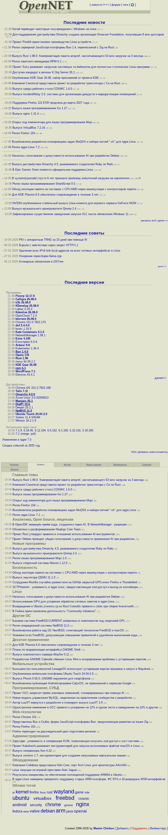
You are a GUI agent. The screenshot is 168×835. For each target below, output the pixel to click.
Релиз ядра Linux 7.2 (26, 147)
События (146, 465)
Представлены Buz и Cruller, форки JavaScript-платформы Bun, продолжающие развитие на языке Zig (80, 721)
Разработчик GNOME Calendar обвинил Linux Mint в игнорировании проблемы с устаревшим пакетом (79, 659)
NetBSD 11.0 (24, 410)
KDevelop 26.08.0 (27, 305)
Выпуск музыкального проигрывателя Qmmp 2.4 (44, 208)
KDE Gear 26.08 (26, 364)
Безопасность (120, 465)
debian (48, 811)
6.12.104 (40, 430)
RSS (133, 452)
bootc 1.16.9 (23, 328)
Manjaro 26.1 (24, 401)
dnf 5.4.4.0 (22, 325)
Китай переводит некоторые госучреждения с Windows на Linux (54, 29)
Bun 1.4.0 (22, 351)
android (19, 804)
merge (25, 433)
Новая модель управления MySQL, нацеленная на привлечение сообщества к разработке (72, 697)
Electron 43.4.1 (25, 374)
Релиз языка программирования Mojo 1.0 (39, 558)
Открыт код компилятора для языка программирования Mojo (52, 122)
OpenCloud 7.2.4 (26, 315)
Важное (41, 465)
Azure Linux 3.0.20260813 (32, 397)
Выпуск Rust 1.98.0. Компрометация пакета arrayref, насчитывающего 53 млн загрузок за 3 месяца (77, 56)
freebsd (65, 798)
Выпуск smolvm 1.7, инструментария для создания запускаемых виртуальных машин (69, 755)
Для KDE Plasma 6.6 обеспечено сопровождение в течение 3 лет (55, 194)
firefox (34, 792)
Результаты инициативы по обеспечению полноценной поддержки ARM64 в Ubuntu (67, 774)
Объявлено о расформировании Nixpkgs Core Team (46, 529)
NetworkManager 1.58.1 (30, 335)
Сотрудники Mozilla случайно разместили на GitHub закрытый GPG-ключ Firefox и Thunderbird (74, 582)
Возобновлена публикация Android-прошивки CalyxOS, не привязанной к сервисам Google (71, 683)
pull (33, 433)
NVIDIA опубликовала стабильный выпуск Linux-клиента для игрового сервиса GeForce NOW (74, 203)
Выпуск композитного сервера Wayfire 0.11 (41, 654)
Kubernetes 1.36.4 (27, 348)
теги (125, 4)
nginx (82, 804)
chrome (53, 804)
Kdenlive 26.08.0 (27, 312)
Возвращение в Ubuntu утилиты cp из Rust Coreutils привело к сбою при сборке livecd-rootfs (73, 606)
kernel (22, 792)
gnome (68, 805)
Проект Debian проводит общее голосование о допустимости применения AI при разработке (73, 539)
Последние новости (84, 22)
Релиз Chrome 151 (24, 717)
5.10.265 (87, 430)
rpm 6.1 (21, 368)
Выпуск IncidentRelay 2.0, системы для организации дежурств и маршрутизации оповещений (74, 94)
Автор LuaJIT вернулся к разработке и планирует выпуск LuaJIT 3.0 (57, 702)
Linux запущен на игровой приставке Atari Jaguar (44, 770)
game (79, 792)
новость (153, 452)
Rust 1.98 (22, 358)
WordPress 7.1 (25, 371)
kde (87, 792)
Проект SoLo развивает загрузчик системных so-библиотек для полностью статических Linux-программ (81, 66)
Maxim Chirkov (104, 828)
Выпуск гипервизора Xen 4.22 (32, 750)
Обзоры (14, 469)
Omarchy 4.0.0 (25, 394)
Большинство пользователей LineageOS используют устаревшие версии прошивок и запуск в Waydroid (81, 668)
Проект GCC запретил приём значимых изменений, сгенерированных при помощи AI (68, 693)
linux (43, 792)
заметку (163, 452)
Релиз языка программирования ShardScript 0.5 (43, 183)
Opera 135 (22, 355)
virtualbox (42, 798)
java (69, 811)
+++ (106, 4)
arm (61, 810)
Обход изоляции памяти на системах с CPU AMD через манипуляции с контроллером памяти (74, 189)
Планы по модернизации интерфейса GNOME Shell (46, 649)
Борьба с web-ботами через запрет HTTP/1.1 (48, 245)
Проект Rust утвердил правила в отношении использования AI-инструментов (63, 534)
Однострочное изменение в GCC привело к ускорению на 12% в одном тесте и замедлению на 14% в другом (85, 707)
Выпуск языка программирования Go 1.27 (39, 108)
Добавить (143, 452)
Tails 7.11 (22, 391)
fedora (17, 811)
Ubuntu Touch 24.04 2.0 (31, 414)
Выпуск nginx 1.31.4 (25, 113)
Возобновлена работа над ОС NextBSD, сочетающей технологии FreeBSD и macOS (68, 630)
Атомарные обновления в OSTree (41, 261)
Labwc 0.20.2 (24, 309)
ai (13, 792)
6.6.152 (52, 430)
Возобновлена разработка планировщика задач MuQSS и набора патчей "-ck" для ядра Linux (74, 141)
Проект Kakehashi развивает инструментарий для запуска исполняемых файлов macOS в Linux (76, 745)
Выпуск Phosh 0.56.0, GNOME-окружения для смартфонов (51, 678)
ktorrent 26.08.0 (26, 318)
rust (49, 792)
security (36, 805)
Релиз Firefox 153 (23, 726)
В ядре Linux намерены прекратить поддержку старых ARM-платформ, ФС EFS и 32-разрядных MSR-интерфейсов (88, 779)
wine (26, 811)
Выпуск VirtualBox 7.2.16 (28, 127)
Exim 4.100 (23, 338)
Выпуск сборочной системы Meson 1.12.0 (39, 563)
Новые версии (93, 465)
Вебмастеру (158, 828)
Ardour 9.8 (23, 345)
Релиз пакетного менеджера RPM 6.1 (36, 61)
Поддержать (139, 828)
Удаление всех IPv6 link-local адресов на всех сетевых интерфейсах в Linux (69, 250)
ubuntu (20, 798)
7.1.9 (19, 430)
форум (115, 4)
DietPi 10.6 (23, 404)
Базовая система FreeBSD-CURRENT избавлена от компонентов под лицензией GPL (68, 620)
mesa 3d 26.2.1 (25, 361)
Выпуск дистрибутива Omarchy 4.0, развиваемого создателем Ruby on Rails (63, 164)
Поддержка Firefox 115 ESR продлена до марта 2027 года (51, 102)
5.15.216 (75, 430)
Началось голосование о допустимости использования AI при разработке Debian (65, 155)
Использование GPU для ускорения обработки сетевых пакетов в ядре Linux (63, 601)
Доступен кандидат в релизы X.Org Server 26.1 (43, 72)
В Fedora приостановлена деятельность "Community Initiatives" (54, 611)
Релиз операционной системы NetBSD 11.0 (40, 625)
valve (35, 811)
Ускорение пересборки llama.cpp (40, 256)
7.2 (17, 433)
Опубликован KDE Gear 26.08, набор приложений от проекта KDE (56, 77)
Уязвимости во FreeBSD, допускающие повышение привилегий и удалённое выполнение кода (74, 635)
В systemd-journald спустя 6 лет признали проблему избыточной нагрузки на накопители (70, 178)
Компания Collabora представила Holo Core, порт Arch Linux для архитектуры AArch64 (69, 765)
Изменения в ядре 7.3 (16, 439)
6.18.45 (28, 430)
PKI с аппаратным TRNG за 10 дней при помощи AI (53, 239)
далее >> (163, 220)
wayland (64, 791)
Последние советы (84, 233)
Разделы (14, 465)
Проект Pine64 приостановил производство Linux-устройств (51, 42)
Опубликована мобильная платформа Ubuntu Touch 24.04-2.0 (53, 673)
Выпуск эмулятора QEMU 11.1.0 (33, 577)
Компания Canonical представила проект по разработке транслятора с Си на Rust (66, 83)
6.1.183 (63, 430)
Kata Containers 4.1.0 (30, 332)
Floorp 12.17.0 (25, 296)
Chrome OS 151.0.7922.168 (33, 387)
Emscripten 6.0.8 (26, 341)
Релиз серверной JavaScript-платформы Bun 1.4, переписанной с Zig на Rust (63, 47)
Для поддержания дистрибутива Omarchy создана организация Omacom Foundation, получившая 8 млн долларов (88, 34)
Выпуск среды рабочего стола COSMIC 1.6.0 (42, 88)
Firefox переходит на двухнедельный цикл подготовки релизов (54, 731)
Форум (67, 465)
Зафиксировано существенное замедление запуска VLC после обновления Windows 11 (70, 214)
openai (80, 811)
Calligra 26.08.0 (26, 299)
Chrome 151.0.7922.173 (31, 322)
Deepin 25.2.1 (24, 407)
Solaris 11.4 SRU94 (28, 417)
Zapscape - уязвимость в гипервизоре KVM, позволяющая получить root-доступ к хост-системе (75, 741)
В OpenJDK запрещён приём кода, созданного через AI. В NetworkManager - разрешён (69, 524)
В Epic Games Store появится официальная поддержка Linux (52, 169)
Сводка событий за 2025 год (21, 445)
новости (97, 4)
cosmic (83, 798)
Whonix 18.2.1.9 (26, 420)
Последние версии (84, 282)
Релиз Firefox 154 (23, 133)
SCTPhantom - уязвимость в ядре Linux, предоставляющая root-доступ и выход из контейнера (75, 587)
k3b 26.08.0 (23, 302)
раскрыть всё (148, 220)
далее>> (160, 378)
